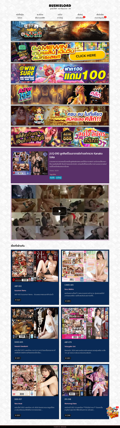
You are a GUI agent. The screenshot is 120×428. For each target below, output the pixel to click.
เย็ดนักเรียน (100, 14)
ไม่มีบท (20, 17)
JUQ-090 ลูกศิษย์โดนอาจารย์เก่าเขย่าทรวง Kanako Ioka (76, 155)
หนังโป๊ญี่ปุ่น (20, 14)
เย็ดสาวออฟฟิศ (40, 17)
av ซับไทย (40, 14)
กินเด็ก (52, 177)
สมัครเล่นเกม (80, 17)
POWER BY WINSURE (60, 427)
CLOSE (117, 407)
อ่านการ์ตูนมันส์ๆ (100, 17)
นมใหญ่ (58, 177)
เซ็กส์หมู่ (80, 14)
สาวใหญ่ (60, 17)
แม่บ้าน (60, 14)
